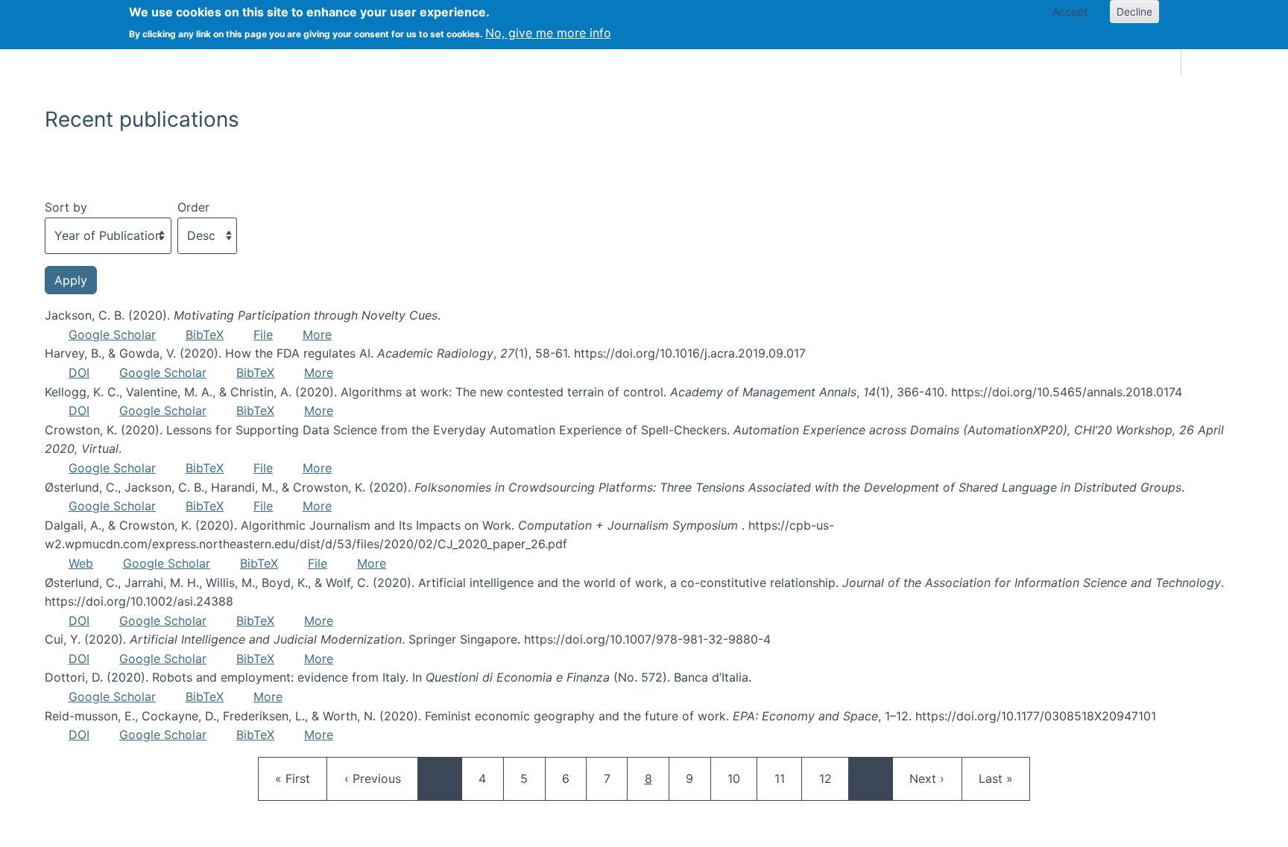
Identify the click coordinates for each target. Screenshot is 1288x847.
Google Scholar (112, 334)
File (263, 334)
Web (81, 563)
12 (832, 778)
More (317, 334)
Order (193, 207)
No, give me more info (548, 32)
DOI (79, 372)
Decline (1134, 11)
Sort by (66, 207)
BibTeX (205, 334)
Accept (1069, 11)
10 (741, 778)
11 (788, 778)
